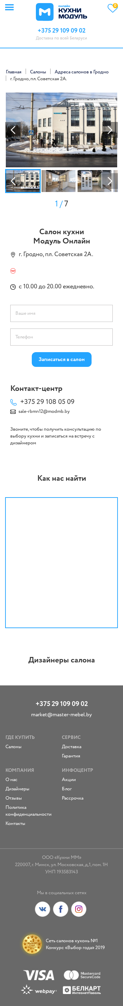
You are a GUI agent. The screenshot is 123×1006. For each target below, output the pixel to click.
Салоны (13, 746)
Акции (69, 779)
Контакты (15, 823)
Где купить (20, 737)
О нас (11, 779)
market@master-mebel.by (61, 715)
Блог (67, 789)
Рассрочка (72, 798)
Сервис (71, 737)
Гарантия (71, 756)
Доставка (71, 746)
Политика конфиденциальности (28, 811)
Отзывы (13, 798)
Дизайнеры (17, 789)
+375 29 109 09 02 (62, 704)
